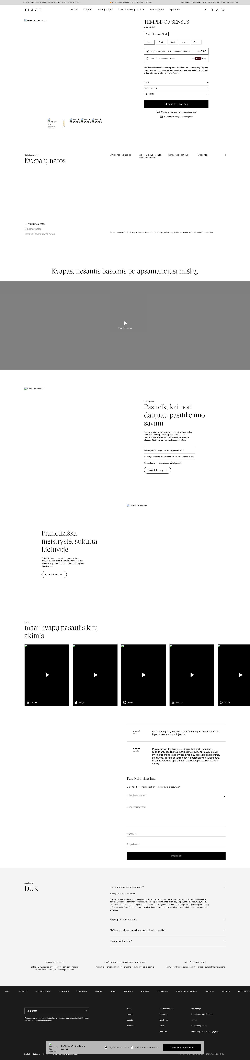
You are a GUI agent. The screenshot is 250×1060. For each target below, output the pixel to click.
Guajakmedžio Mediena (179, 991)
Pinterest (163, 1031)
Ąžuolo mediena (35, 991)
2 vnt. (161, 42)
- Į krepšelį (176, 104)
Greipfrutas (155, 991)
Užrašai (130, 1020)
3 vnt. (173, 42)
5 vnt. (196, 42)
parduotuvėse (190, 112)
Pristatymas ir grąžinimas (202, 1014)
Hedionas (201, 991)
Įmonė (194, 1020)
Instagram (163, 1014)
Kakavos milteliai (239, 991)
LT (205, 9)
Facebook (163, 1020)
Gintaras (137, 991)
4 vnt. (184, 42)
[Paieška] (212, 9)
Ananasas (15, 991)
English (27, 1054)
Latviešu (36, 1054)
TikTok (162, 1026)
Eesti (45, 1054)
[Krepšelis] (223, 9)
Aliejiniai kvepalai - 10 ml (156, 34)
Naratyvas (131, 1026)
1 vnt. (149, 42)
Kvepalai (130, 1014)
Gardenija (120, 991)
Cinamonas (74, 991)
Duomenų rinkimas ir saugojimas (205, 1031)
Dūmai (105, 991)
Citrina (91, 991)
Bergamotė (56, 991)
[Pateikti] (85, 1011)
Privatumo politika (199, 1026)
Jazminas (218, 991)
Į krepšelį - (182, 1047)
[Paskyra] (217, 9)
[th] (33, 9)
